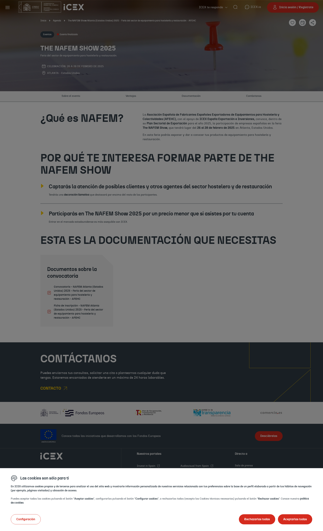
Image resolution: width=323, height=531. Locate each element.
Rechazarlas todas (257, 519)
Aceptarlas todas (295, 519)
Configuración (25, 519)
